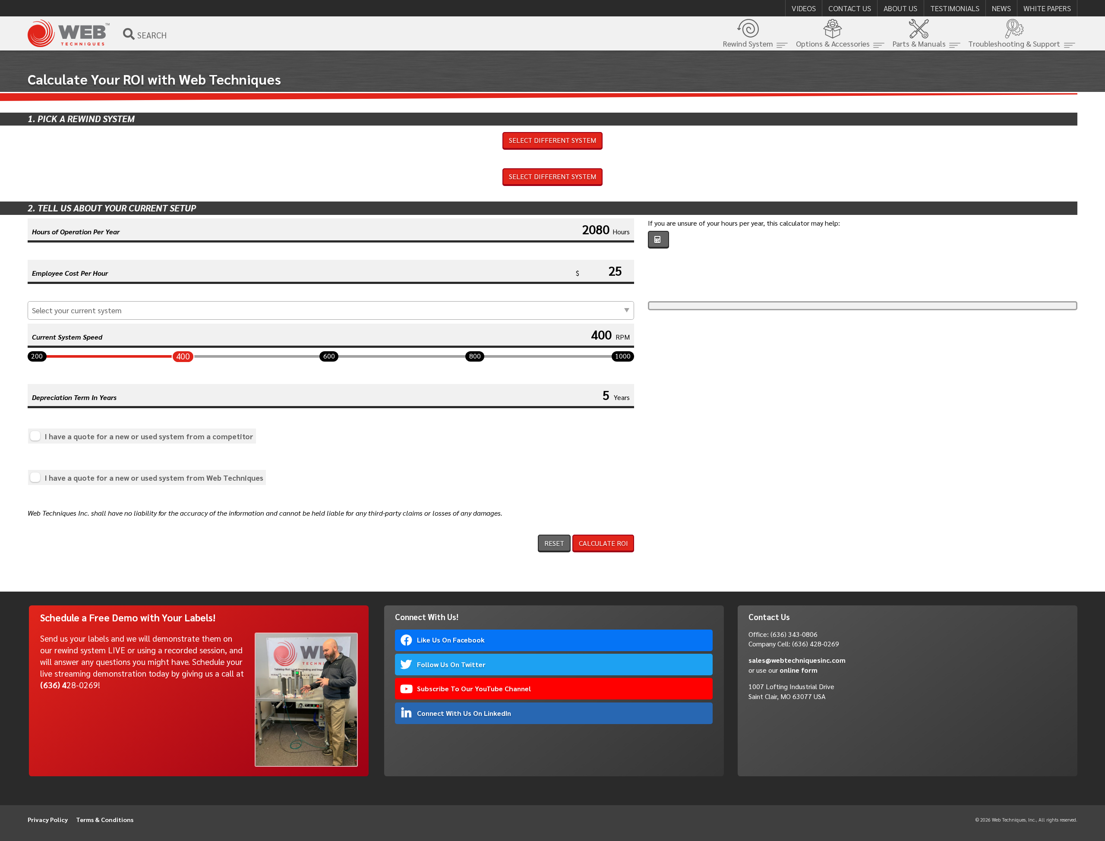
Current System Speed (67, 336)
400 (183, 355)
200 (37, 355)
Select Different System (552, 140)
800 (475, 355)
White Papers (1047, 8)
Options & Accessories (833, 43)
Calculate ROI (603, 543)
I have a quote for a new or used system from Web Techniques (153, 477)
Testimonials (954, 8)
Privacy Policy (48, 819)
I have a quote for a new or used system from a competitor (148, 436)
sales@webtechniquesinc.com (797, 660)
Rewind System (748, 43)
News (1001, 8)
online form (799, 669)
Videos (804, 8)
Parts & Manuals (919, 43)
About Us (900, 8)
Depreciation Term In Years (74, 397)
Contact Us (849, 8)
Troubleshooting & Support (1014, 43)
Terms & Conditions (104, 819)
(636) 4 (53, 684)
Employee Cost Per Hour (70, 272)
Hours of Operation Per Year (76, 231)
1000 (623, 355)
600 (329, 355)
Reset (554, 543)
